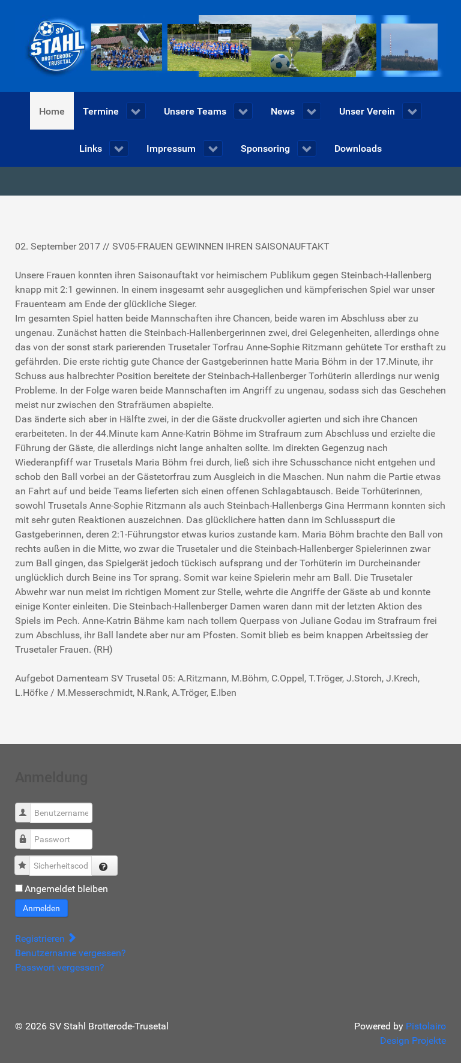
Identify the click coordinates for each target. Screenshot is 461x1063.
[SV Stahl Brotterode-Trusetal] (230, 45)
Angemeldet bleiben (66, 888)
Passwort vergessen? (59, 967)
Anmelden (41, 908)
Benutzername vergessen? (70, 953)
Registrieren (41, 938)
